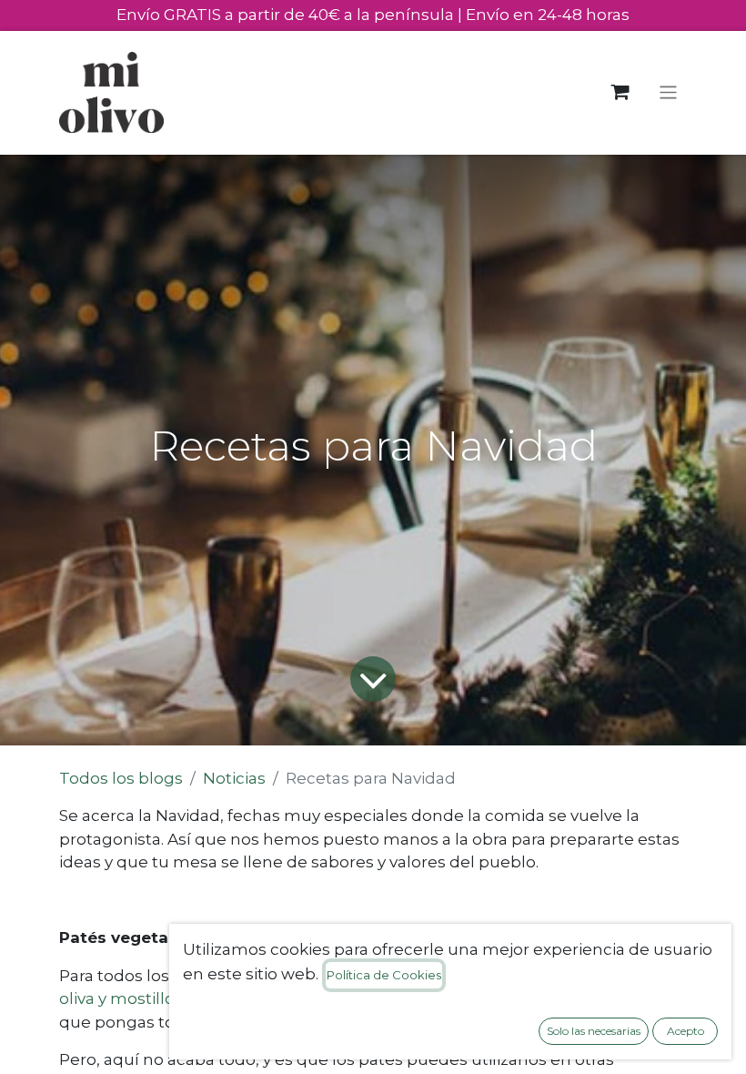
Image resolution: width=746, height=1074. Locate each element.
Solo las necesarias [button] (593, 1031)
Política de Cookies (384, 975)
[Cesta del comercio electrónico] (620, 92)
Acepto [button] (685, 1031)
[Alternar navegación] (668, 92)
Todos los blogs (121, 778)
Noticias (234, 778)
